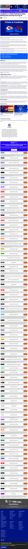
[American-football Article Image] (7, 109)
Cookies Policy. (13, 545)
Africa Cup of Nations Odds (12, 514)
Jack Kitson (16, 115)
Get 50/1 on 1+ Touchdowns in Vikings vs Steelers (6, 114)
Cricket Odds (20, 514)
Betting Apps (20, 523)
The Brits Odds (11, 527)
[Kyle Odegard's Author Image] (9, 125)
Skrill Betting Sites (20, 528)
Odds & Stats (20, 8)
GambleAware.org (21, 438)
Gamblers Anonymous (15, 506)
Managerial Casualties (3, 525)
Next (27, 109)
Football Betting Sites (21, 529)
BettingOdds (2, 115)
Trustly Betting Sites (21, 524)
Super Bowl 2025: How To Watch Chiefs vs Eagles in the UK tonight (20, 114)
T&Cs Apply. (18, 147)
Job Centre (2, 527)
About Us (2, 512)
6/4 (26, 8)
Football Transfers (11, 518)
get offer (7, 5)
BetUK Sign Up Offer (3, 534)
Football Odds (20, 512)
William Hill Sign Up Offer (3, 533)
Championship (11, 513)
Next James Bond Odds (12, 528)
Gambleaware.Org (12, 231)
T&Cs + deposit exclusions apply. (19, 465)
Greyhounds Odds (20, 513)
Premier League (11, 512)
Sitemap (2, 520)
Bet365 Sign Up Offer (3, 532)
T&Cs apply (14, 370)
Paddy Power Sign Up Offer (3, 531)
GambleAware (11, 506)
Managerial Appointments (3, 526)
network (9, 486)
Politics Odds (11, 523)
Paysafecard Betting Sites (21, 527)
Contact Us (2, 514)
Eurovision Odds (11, 525)
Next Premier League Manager (4, 523)
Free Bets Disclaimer (3, 519)
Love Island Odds (11, 524)
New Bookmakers (20, 526)
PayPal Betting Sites (21, 525)
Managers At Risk (2, 524)
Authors (2, 513)
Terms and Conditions (3, 518)
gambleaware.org (12, 417)
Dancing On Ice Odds (12, 526)
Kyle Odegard (5, 17)
